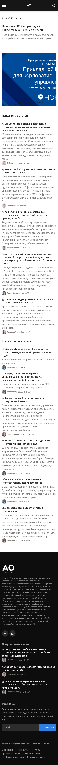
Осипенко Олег (12, 205)
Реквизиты (22, 749)
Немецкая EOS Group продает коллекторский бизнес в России (23, 28)
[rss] (12, 633)
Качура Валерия (13, 293)
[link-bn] (29, 79)
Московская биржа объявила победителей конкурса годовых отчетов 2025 (26, 442)
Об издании (8, 749)
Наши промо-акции (36, 756)
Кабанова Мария (13, 332)
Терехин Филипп (13, 434)
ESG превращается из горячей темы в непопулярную (22, 509)
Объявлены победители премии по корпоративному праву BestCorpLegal (23, 481)
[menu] (4, 5)
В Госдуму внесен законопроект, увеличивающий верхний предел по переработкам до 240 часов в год (22, 377)
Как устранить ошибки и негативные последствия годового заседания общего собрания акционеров (26, 127)
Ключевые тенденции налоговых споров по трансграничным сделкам (28, 301)
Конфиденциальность (13, 756)
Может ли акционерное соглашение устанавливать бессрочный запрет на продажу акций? (24, 215)
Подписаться (47, 727)
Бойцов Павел (12, 163)
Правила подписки (11, 753)
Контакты (36, 749)
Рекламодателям (32, 753)
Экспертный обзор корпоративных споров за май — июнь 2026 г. (29, 171)
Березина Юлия (13, 248)
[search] (54, 5)
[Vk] (5, 633)
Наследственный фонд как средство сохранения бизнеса (24, 400)
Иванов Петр (12, 367)
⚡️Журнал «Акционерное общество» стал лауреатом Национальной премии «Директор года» (27, 352)
